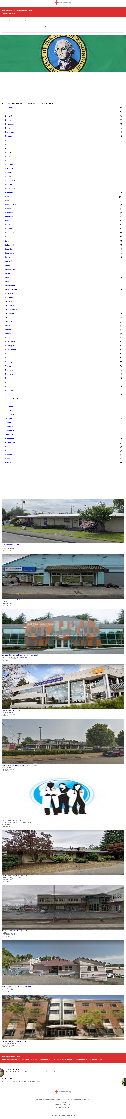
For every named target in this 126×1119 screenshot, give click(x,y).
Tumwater (9, 434)
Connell (8, 176)
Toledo (8, 422)
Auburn (8, 112)
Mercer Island (10, 269)
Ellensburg (9, 192)
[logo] (63, 2)
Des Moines (10, 188)
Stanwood (9, 406)
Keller (7, 225)
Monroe (8, 277)
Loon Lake (9, 253)
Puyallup (8, 362)
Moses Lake (10, 285)
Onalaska (9, 322)
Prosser (8, 358)
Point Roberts (10, 342)
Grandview (9, 213)
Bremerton (9, 132)
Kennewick (9, 233)
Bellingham (9, 124)
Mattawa (8, 265)
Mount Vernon (11, 289)
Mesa (7, 273)
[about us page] (123, 2)
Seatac (8, 382)
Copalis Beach (11, 180)
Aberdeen (9, 108)
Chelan (8, 160)
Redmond (9, 374)
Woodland (9, 459)
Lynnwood (9, 257)
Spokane (9, 394)
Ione (7, 221)
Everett (8, 197)
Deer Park (9, 184)
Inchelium (9, 217)
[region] (63, 88)
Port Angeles (10, 346)
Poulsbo (8, 354)
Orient (7, 326)
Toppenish (9, 430)
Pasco (7, 338)
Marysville (9, 261)
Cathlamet (9, 148)
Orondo (8, 330)
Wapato (8, 447)
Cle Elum (9, 168)
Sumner (8, 410)
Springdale (9, 402)
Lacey (7, 241)
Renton (8, 378)
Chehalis (8, 156)
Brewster (8, 136)
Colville (8, 172)
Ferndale (9, 209)
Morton (8, 281)
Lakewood (9, 245)
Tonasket (9, 426)
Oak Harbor (10, 301)
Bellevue (8, 120)
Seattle (8, 386)
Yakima (8, 463)
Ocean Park (10, 305)
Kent (7, 237)
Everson (8, 201)
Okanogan (9, 313)
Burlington (9, 144)
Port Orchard (10, 350)
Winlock (8, 455)
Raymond (9, 370)
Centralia (9, 152)
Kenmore (9, 229)
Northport (9, 297)
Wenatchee (10, 451)
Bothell (8, 128)
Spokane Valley (11, 398)
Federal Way (10, 205)
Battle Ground (11, 116)
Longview (9, 249)
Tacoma (8, 418)
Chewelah (9, 164)
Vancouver (9, 438)
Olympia (8, 317)
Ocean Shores (11, 309)
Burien (8, 140)
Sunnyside (9, 414)
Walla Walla (10, 443)
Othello (8, 334)
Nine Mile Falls (11, 293)
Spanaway (9, 390)
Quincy (8, 366)
